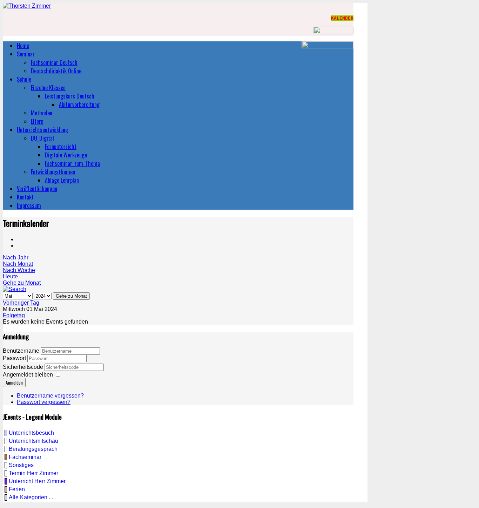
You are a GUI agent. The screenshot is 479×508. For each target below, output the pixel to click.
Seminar (26, 54)
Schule (24, 79)
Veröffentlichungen (37, 188)
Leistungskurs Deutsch (69, 96)
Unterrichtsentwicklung (42, 130)
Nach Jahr (15, 257)
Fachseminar (25, 457)
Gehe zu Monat (22, 283)
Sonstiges (21, 465)
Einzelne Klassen (48, 87)
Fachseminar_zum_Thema (72, 163)
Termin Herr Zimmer (33, 473)
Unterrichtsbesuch (31, 433)
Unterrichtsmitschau (33, 441)
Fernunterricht (60, 146)
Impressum (29, 205)
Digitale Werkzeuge (66, 155)
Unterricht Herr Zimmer (37, 481)
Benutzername (21, 351)
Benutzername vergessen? (50, 396)
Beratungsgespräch (33, 449)
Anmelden (14, 382)
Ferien (17, 489)
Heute (10, 276)
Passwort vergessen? (43, 402)
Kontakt (25, 197)
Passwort (15, 358)
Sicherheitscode (24, 367)
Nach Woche (19, 270)
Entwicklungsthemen (53, 172)
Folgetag (14, 315)
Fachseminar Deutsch (54, 62)
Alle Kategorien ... (31, 497)
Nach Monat (18, 264)
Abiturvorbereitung (79, 104)
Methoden (41, 113)
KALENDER (342, 18)
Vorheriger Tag (21, 303)
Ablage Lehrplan (62, 180)
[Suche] (14, 289)
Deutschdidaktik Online (56, 71)
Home (23, 45)
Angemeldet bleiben (28, 375)
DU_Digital (42, 138)
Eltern (37, 121)
